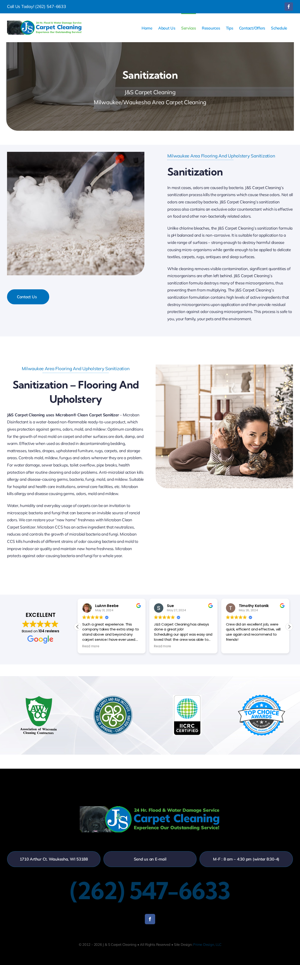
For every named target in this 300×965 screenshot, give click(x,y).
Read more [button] (90, 646)
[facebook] (150, 919)
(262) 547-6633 (50, 6)
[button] (289, 626)
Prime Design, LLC (207, 944)
